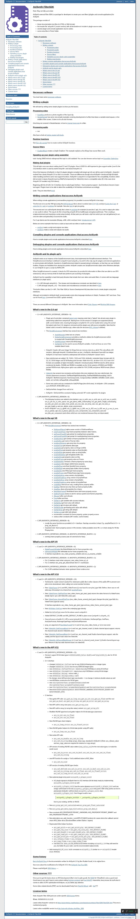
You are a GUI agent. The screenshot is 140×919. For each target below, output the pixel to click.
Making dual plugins (53, 59)
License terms (47, 86)
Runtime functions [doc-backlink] (41, 139)
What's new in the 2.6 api (51, 70)
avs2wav (51, 206)
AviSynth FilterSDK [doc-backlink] (43, 7)
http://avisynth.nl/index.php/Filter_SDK (71, 908)
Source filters (51, 54)
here (71, 206)
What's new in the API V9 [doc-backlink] (45, 542)
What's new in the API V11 (51, 80)
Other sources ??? (49, 84)
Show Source (10, 114)
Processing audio (53, 50)
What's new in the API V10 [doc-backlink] (46, 574)
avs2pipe (74, 209)
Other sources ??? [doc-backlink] (42, 873)
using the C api (111, 204)
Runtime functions (53, 52)
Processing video (53, 47)
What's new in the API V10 (51, 77)
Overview (9, 99)
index (132, 1)
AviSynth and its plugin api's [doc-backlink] (47, 254)
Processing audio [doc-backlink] (40, 127)
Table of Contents (13, 36)
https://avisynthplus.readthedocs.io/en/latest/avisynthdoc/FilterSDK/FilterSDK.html (85, 903)
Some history (47, 82)
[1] (93, 204)
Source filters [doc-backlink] (39, 147)
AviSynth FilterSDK (34, 1)
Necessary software (49, 43)
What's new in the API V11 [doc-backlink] (46, 647)
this (94, 886)
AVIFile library (68, 204)
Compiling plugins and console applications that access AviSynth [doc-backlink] (65, 235)
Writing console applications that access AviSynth (59, 61)
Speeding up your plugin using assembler (61, 57)
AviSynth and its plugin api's (52, 68)
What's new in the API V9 (51, 75)
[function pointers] (74, 880)
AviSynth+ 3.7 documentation (16, 1)
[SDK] (92, 878)
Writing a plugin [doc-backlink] (41, 102)
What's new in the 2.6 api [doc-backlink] (45, 309)
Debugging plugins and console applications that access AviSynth (65, 66)
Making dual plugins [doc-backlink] (41, 163)
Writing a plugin (48, 45)
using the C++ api (39, 206)
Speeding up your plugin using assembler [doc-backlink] (51, 155)
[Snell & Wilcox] (83, 886)
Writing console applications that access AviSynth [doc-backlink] (58, 196)
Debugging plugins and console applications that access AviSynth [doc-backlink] (66, 244)
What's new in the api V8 (51, 73)
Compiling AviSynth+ (13, 107)
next (126, 1)
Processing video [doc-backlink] (40, 111)
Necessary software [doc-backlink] (43, 92)
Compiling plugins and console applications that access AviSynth (64, 63)
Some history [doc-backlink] (39, 857)
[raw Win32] (88, 880)
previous (119, 1)
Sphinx (129, 917)
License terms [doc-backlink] (40, 891)
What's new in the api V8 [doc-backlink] (45, 418)
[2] (97, 204)
